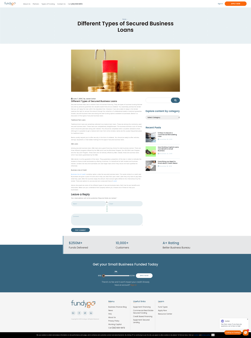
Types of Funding (48, 4)
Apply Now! (144, 275)
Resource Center (165, 314)
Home (124, 19)
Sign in (133, 284)
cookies (196, 335)
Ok (213, 335)
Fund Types (163, 307)
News (110, 310)
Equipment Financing (142, 307)
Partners (36, 4)
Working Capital (114, 324)
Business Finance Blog (117, 307)
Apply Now (235, 4)
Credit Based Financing (142, 316)
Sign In (220, 4)
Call (75, 4)
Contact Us (61, 4)
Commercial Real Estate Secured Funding (143, 311)
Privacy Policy (113, 321)
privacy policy (206, 335)
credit (115, 181)
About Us (26, 4)
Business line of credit (78, 174)
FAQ (110, 314)
